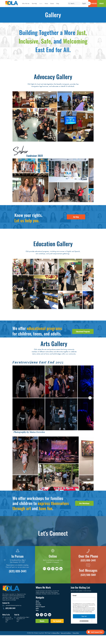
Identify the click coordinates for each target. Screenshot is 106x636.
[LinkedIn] (61, 568)
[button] (46, 3)
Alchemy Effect (56, 633)
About (38, 601)
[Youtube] (56, 568)
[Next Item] (91, 116)
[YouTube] (45, 614)
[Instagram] (52, 568)
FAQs (37, 608)
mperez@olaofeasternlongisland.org (13, 605)
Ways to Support (41, 606)
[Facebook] (48, 568)
